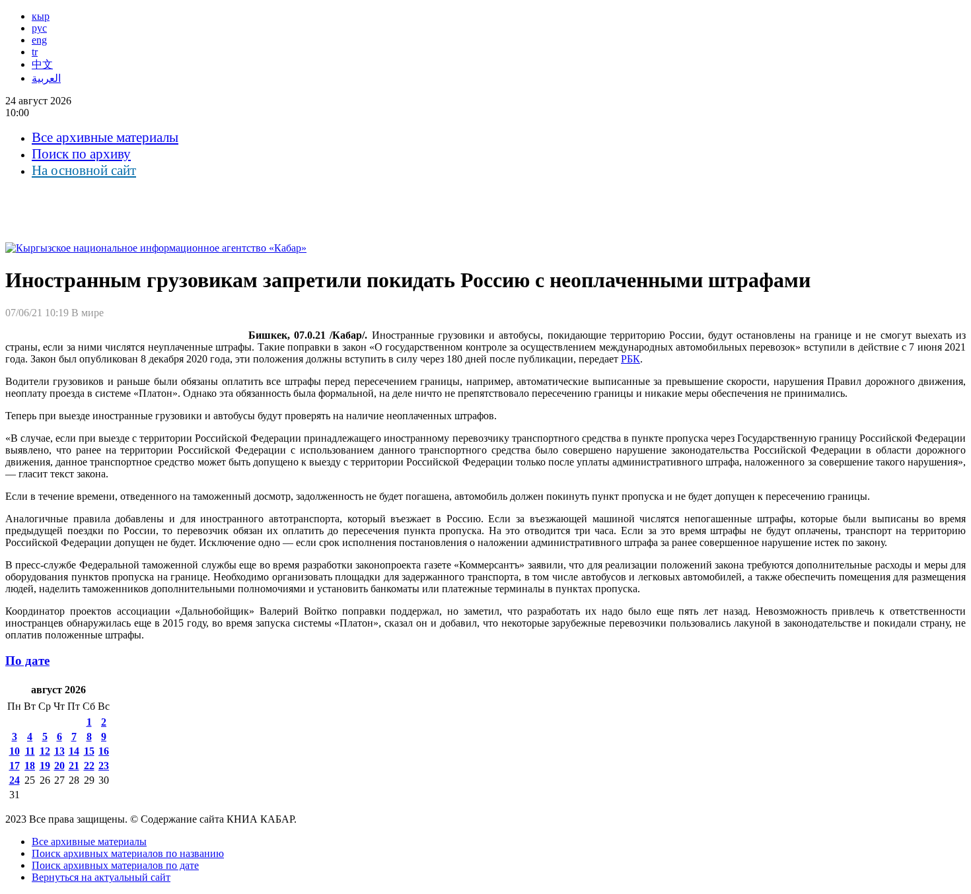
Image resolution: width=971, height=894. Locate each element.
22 (89, 765)
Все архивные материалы (105, 137)
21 (74, 765)
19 (45, 765)
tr (35, 51)
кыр (41, 16)
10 (14, 751)
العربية (46, 78)
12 (45, 751)
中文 (42, 64)
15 (89, 751)
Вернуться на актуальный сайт (101, 877)
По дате (27, 661)
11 (30, 751)
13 (59, 751)
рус (39, 28)
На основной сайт (84, 170)
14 (74, 751)
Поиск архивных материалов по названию (128, 853)
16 (103, 751)
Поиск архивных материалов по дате (115, 865)
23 (103, 765)
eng (39, 40)
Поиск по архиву (81, 154)
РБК (630, 358)
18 (29, 765)
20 (59, 765)
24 (14, 780)
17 (14, 765)
